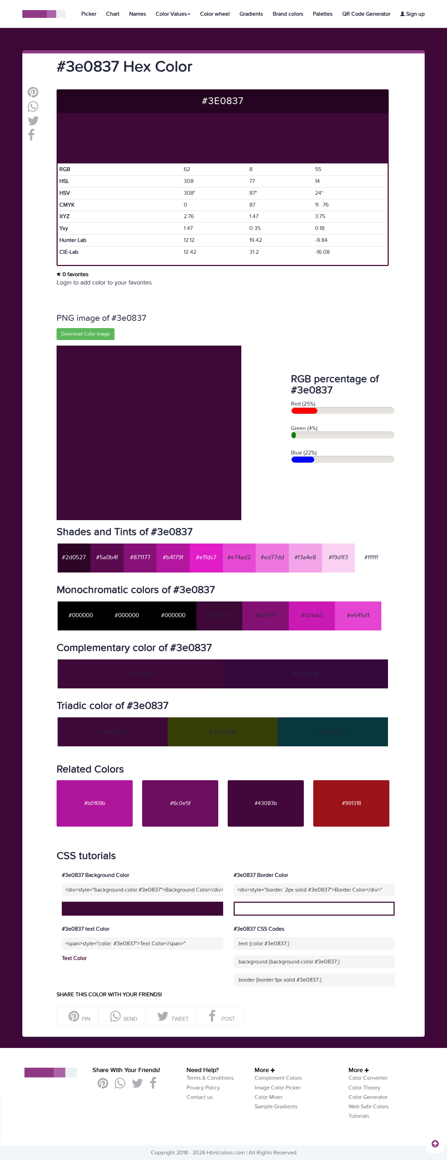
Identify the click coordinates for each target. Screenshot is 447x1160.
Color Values (171, 13)
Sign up (415, 13)
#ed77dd (272, 557)
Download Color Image (85, 334)
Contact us (199, 1097)
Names (137, 13)
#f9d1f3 (338, 557)
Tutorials (359, 1116)
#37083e (305, 674)
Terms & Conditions (210, 1077)
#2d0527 (74, 557)
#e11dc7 (206, 557)
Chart (112, 13)
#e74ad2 (239, 557)
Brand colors (288, 13)
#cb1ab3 (312, 615)
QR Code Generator (366, 13)
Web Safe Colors (369, 1106)
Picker (88, 13)
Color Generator (368, 1097)
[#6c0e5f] (184, 783)
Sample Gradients (276, 1106)
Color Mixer (269, 1097)
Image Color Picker (278, 1087)
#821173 (265, 615)
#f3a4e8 (305, 557)
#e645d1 (358, 615)
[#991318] (355, 783)
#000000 (80, 615)
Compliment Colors (278, 1077)
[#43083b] (270, 783)
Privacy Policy (203, 1087)
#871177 (140, 557)
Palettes (322, 13)
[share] (33, 109)
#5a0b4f (107, 557)
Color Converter (368, 1077)
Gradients (251, 13)
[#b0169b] (99, 783)
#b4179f (173, 557)
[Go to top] (435, 1143)
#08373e (333, 732)
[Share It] (31, 137)
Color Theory (364, 1087)
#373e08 (222, 732)
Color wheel (215, 13)
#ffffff (371, 557)
